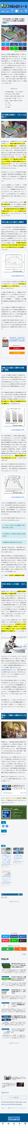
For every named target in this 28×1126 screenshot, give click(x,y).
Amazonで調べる (17, 352)
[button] (25, 526)
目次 (12, 88)
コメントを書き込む (14, 1097)
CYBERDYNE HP (7, 670)
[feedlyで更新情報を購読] (7, 949)
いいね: (9, 105)
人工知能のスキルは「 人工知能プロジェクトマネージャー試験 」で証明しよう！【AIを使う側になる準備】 (6, 859)
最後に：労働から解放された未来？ (14, 100)
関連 (9, 107)
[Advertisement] (14, 916)
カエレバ (19, 345)
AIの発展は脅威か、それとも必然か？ (14, 91)
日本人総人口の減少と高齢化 (12, 94)
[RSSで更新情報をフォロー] (20, 949)
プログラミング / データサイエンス (10, 894)
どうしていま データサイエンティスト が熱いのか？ (6, 879)
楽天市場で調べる (17, 348)
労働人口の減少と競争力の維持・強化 (14, 96)
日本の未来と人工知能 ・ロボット (13, 98)
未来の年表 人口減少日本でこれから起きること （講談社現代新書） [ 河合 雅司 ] (17, 339)
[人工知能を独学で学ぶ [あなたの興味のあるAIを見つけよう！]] (18, 851)
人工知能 (5, 897)
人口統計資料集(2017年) (17, 276)
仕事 (21, 894)
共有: (9, 103)
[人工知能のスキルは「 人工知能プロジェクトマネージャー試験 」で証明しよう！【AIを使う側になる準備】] (6, 851)
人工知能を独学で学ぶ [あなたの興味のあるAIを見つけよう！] (18, 857)
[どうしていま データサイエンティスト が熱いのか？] (6, 873)
